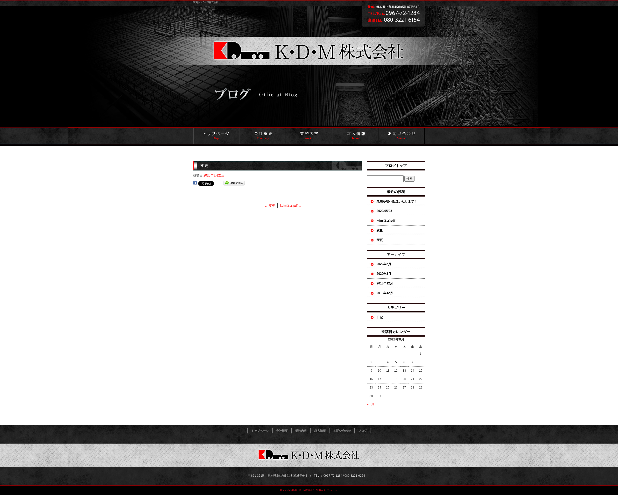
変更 (270, 205)
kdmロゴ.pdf (291, 205)
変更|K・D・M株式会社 (205, 2)
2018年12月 (385, 283)
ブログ (362, 430)
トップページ (216, 136)
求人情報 (355, 136)
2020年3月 (384, 274)
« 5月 (370, 404)
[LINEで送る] (234, 183)
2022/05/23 (384, 211)
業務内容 (309, 136)
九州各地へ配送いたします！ (397, 201)
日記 (380, 317)
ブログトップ (396, 165)
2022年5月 (384, 264)
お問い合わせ (402, 136)
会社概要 (262, 136)
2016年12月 (385, 293)
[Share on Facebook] (195, 183)
